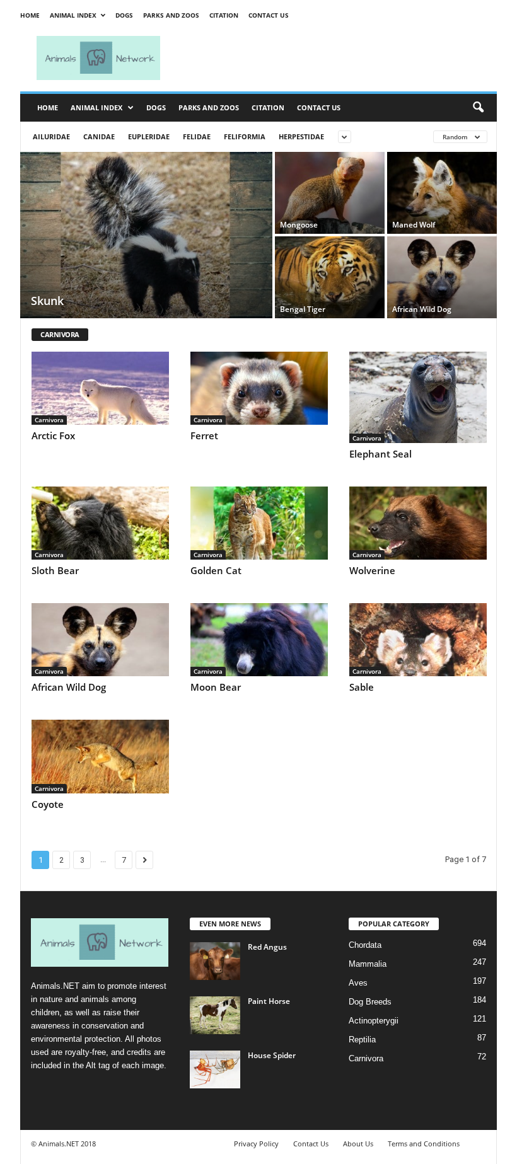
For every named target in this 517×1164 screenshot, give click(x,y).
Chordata (365, 945)
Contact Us (268, 15)
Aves (358, 983)
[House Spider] (215, 1069)
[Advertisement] (336, 58)
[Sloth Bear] (100, 523)
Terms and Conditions (424, 1143)
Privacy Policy (256, 1143)
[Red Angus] (215, 961)
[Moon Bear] (259, 639)
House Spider (272, 1055)
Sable (361, 687)
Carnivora (49, 419)
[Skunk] (146, 236)
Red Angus (267, 947)
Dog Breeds (370, 1001)
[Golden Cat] (259, 523)
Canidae (99, 136)
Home (30, 15)
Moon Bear (215, 687)
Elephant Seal (380, 453)
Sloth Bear (55, 570)
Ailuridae (51, 136)
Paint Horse (269, 1001)
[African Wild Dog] (442, 277)
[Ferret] (259, 388)
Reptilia (362, 1039)
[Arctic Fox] (100, 388)
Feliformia (244, 136)
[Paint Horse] (215, 1015)
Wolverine (372, 570)
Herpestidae (301, 136)
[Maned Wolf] (442, 193)
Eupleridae (149, 136)
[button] (478, 108)
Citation (223, 15)
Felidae (197, 136)
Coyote (48, 804)
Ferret (204, 435)
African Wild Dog (69, 687)
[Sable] (418, 639)
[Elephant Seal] (418, 397)
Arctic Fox (53, 435)
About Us (358, 1143)
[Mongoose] (330, 193)
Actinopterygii (373, 1020)
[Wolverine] (418, 523)
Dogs (124, 15)
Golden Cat (215, 570)
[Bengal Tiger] (330, 277)
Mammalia (367, 964)
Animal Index (73, 15)
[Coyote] (100, 756)
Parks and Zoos (171, 15)
